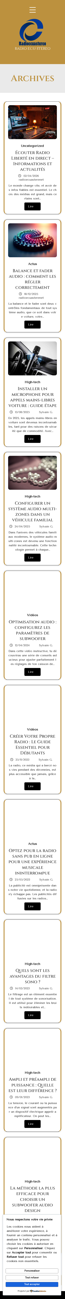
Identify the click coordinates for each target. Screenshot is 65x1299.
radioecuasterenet (31, 179)
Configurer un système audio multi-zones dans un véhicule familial (32, 511)
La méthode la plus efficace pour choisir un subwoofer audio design (32, 1199)
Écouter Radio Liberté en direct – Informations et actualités (32, 161)
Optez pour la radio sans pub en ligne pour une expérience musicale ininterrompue (32, 862)
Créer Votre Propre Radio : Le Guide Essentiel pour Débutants (32, 745)
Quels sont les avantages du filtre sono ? (33, 976)
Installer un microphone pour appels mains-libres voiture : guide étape (32, 397)
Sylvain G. (45, 412)
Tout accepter (32, 1284)
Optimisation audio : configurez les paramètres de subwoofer (33, 630)
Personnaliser (32, 1270)
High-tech (32, 382)
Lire (30, 206)
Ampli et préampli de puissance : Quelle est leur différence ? (32, 1085)
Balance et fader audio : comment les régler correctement (32, 279)
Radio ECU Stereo (32, 48)
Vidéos (32, 615)
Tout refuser (32, 1277)
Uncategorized (32, 146)
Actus (32, 264)
